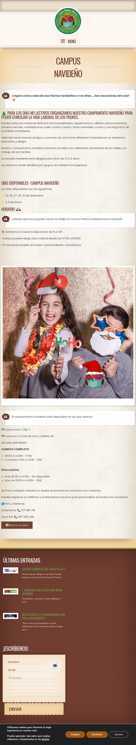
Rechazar (97, 734)
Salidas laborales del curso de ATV (43, 569)
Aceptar (75, 734)
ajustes (45, 739)
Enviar (15, 709)
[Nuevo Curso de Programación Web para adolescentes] (10, 616)
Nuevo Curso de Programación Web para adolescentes (43, 616)
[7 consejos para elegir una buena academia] (10, 591)
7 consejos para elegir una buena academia (42, 591)
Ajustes (118, 734)
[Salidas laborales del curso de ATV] (10, 570)
